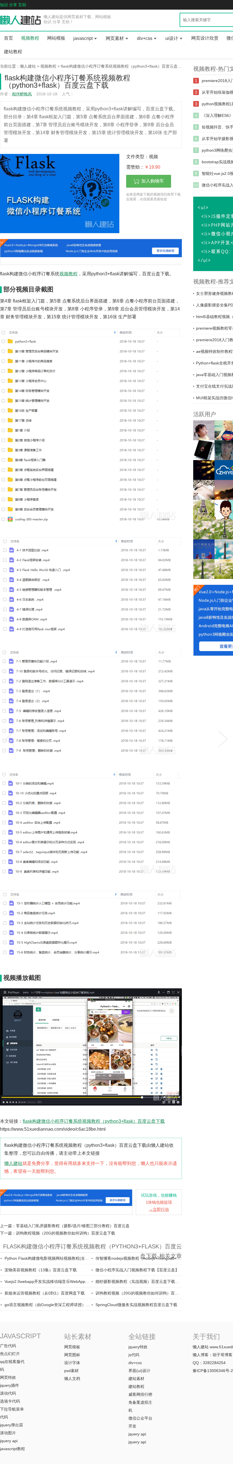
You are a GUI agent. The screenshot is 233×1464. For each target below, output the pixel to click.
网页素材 (115, 38)
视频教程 (30, 38)
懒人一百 (20, 20)
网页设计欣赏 (205, 38)
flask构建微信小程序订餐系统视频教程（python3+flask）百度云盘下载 (123, 66)
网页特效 (8, 1377)
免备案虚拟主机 (140, 1406)
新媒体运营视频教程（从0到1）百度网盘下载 (45, 1293)
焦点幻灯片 (10, 1353)
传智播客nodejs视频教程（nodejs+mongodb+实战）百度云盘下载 (138, 1258)
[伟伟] (204, 510)
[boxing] (204, 569)
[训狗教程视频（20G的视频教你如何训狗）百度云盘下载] (223, 737)
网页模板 (72, 1347)
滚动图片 (8, 1433)
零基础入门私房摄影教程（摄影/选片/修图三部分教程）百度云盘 (73, 1225)
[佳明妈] (204, 430)
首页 (8, 38)
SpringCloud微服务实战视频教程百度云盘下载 (136, 1304)
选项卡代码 (10, 1401)
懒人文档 (72, 1378)
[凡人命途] (204, 470)
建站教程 (13, 51)
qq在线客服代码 (12, 1365)
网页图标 (72, 1355)
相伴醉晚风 (22, 94)
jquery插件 (9, 1385)
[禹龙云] (204, 450)
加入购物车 (152, 181)
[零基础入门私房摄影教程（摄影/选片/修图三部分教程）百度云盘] (10, 737)
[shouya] (204, 549)
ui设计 (171, 38)
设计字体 (72, 1362)
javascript (83, 38)
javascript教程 (12, 1448)
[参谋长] (204, 490)
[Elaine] (204, 529)
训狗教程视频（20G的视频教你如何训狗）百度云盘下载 (65, 1233)
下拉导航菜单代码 (12, 1413)
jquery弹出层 (11, 1425)
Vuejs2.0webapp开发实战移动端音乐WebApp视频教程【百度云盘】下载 (48, 1281)
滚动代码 (8, 1393)
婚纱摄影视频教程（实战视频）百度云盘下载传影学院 (138, 1281)
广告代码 (8, 1345)
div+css (144, 38)
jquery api (9, 1441)
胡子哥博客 (222, 1355)
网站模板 (56, 38)
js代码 (133, 1355)
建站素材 (136, 1378)
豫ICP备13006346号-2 (213, 1370)
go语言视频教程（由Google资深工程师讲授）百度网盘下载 (48, 1304)
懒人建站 (28, 66)
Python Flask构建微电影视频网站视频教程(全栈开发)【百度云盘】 (48, 1258)
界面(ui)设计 (139, 1370)
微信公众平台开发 (140, 1422)
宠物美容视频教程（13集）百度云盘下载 (41, 1270)
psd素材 (71, 1370)
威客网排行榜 (140, 1394)
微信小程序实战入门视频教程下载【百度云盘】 (137, 1270)
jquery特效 (137, 1347)
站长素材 (77, 1336)
